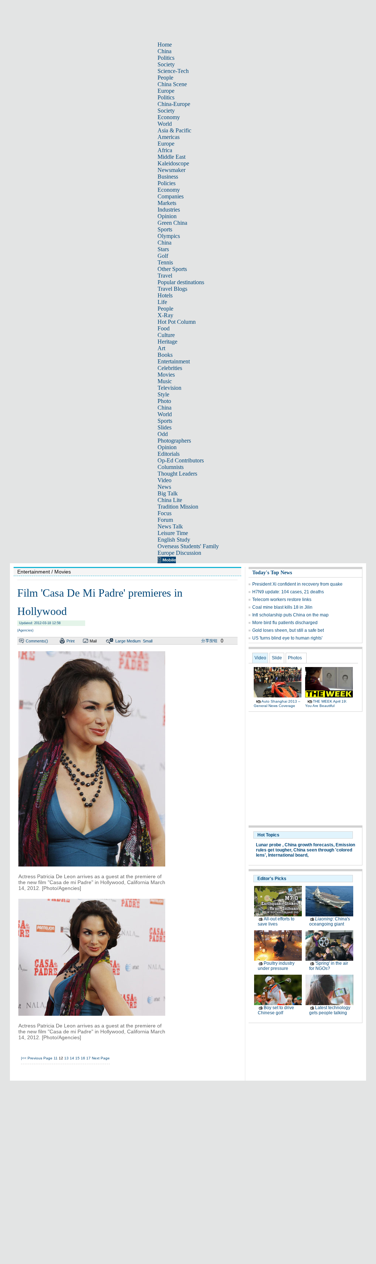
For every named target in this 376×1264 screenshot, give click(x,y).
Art (161, 348)
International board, (288, 855)
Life (162, 302)
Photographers (174, 440)
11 (56, 1058)
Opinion (167, 216)
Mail (93, 641)
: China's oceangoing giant (329, 921)
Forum (165, 520)
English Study (174, 539)
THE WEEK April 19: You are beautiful (326, 703)
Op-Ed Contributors (181, 460)
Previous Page (40, 1058)
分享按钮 (209, 640)
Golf (163, 256)
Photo (164, 401)
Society (166, 64)
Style (163, 394)
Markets (167, 203)
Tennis (165, 262)
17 (88, 1058)
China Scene (172, 84)
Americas (169, 137)
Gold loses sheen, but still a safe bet (288, 630)
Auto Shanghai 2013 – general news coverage (277, 703)
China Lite (170, 500)
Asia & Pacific (174, 130)
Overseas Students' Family (188, 546)
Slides (164, 427)
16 (83, 1058)
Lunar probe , (269, 844)
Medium (134, 641)
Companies (171, 196)
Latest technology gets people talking (329, 1010)
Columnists (171, 467)
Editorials (169, 454)
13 (66, 1058)
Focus (164, 513)
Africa (165, 150)
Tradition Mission (178, 506)
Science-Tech (173, 71)
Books (165, 355)
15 (77, 1058)
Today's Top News (272, 572)
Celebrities (170, 368)
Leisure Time (173, 533)
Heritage (167, 341)
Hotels (165, 295)
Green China (172, 223)
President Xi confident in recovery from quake (297, 584)
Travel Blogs (172, 289)
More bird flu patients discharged (285, 622)
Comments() (37, 641)
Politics (166, 58)
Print (70, 641)
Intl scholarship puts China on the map (290, 615)
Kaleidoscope (173, 163)
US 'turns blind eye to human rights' (287, 638)
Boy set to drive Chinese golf (276, 1010)
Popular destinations (181, 282)
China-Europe (174, 104)
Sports (165, 229)
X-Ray (165, 315)
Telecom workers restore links (281, 599)
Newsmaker (171, 170)
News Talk (170, 526)
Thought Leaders (177, 473)
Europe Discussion (179, 553)
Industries (169, 209)
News (164, 487)
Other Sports (172, 269)
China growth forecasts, (310, 844)
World (165, 124)
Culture (166, 335)
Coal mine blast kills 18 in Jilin (282, 607)
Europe (166, 91)
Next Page (101, 1058)
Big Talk (168, 493)
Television (169, 388)
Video (164, 480)
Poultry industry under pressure (276, 966)
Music (165, 381)
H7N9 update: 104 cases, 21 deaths (288, 591)
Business (168, 176)
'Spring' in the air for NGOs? (328, 966)
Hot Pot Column (177, 322)
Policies (167, 183)
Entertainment (174, 361)
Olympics (169, 236)
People (165, 77)
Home (165, 44)
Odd (163, 434)
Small (147, 641)
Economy (169, 117)
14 (72, 1058)
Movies (166, 374)
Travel (165, 275)
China (164, 51)
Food (164, 328)
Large (120, 641)
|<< (23, 1058)
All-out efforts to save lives (276, 921)
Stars (163, 249)
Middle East (171, 157)
